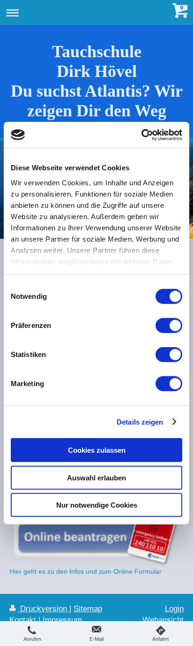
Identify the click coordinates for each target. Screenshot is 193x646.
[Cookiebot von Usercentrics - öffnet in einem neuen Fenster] (141, 135)
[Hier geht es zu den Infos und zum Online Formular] (96, 527)
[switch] (169, 325)
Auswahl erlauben (96, 477)
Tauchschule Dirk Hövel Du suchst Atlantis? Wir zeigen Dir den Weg (97, 81)
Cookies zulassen (97, 450)
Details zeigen (140, 422)
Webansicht (163, 620)
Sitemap (88, 608)
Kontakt (22, 620)
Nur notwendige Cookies (96, 505)
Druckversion (43, 608)
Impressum (62, 620)
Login (174, 608)
